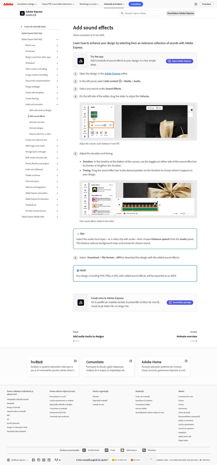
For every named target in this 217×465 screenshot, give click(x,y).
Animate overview (36, 122)
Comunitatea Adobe (143, 405)
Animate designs (36, 128)
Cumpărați (136, 4)
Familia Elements (13, 423)
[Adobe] (8, 4)
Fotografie (10, 403)
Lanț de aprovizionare (186, 424)
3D (8, 419)
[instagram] (38, 459)
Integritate (182, 432)
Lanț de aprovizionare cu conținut (62, 401)
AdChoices (206, 460)
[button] (196, 4)
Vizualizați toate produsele (16, 431)
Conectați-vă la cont (185, 397)
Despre (181, 401)
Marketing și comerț (88, 4)
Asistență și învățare (113, 4)
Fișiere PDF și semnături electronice (57, 4)
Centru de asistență (143, 397)
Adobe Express (112, 73)
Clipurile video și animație (16, 411)
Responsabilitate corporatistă (189, 416)
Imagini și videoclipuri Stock (17, 427)
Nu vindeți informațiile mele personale (184, 460)
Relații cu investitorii (185, 420)
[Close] (151, 459)
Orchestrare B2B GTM (58, 412)
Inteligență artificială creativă (18, 399)
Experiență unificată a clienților (61, 405)
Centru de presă (184, 412)
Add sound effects (37, 116)
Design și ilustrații (13, 407)
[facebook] (33, 459)
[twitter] (43, 459)
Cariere (181, 405)
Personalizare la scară (58, 397)
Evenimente (182, 409)
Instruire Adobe (141, 409)
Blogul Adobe (183, 440)
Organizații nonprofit (100, 401)
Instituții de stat (98, 405)
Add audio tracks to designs (40, 110)
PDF (8, 415)
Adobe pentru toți (184, 436)
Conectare (206, 4)
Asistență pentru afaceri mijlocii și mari (150, 412)
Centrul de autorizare (186, 428)
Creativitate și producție (58, 409)
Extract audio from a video (40, 134)
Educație (96, 397)
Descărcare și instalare (144, 401)
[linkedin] (49, 459)
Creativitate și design (25, 4)
